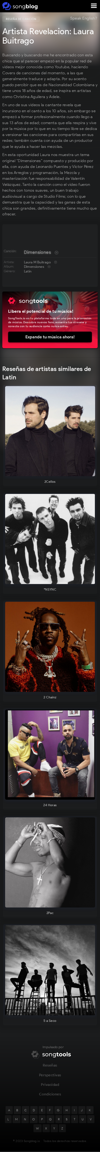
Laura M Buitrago (37, 262)
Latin (28, 271)
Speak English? (83, 18)
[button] (94, 6)
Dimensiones (37, 252)
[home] (19, 6)
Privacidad (50, 1084)
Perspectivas (50, 1075)
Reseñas (50, 1065)
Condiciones (50, 1094)
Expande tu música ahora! (50, 337)
